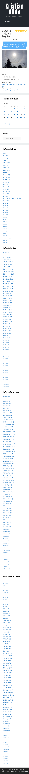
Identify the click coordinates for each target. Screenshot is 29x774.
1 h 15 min (8, 284)
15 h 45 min (6, 384)
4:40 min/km (6, 398)
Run (5, 74)
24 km (6, 205)
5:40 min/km (8, 427)
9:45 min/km (6, 543)
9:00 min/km (7, 522)
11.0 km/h (7, 719)
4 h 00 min (6, 361)
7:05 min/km (8, 468)
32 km (5, 224)
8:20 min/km (7, 503)
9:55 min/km (6, 547)
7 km (6, 165)
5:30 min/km (8, 422)
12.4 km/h (5, 751)
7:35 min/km (8, 482)
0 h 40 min (8, 266)
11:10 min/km (6, 561)
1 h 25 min (8, 289)
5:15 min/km (7, 415)
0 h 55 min (8, 274)
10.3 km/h (7, 702)
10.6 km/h (7, 709)
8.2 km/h (7, 651)
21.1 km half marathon (12, 198)
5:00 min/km (7, 408)
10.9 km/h (7, 716)
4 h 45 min (5, 372)
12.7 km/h (5, 756)
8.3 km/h (7, 653)
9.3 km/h (7, 678)
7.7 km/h (7, 639)
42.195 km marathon (9, 238)
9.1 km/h (7, 673)
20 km (5, 196)
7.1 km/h (6, 625)
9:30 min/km (6, 536)
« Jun (4, 124)
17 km (6, 189)
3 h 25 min (6, 344)
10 (17, 111)
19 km (6, 193)
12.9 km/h (5, 758)
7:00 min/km (8, 466)
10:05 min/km (6, 550)
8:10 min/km (8, 499)
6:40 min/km (8, 456)
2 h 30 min (7, 319)
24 (17, 117)
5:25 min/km (8, 419)
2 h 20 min (7, 314)
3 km (5, 155)
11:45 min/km (6, 568)
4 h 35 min (5, 370)
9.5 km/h (7, 683)
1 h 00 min (8, 276)
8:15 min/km (7, 501)
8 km (6, 167)
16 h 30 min (6, 386)
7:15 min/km (8, 473)
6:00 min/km (9, 436)
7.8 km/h (7, 641)
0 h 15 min (6, 255)
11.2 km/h (7, 723)
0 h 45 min (8, 269)
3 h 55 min (5, 358)
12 (24, 111)
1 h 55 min (8, 303)
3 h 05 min (6, 335)
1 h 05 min (8, 279)
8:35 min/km (7, 510)
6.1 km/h (5, 601)
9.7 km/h (7, 687)
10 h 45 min (6, 382)
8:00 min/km (8, 494)
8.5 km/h (7, 658)
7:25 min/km (8, 478)
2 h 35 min (7, 321)
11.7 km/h (6, 735)
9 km (6, 170)
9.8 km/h (8, 690)
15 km (6, 184)
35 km (5, 231)
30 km (4, 84)
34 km (5, 228)
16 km (6, 187)
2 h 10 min (7, 310)
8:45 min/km (7, 515)
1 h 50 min (7, 300)
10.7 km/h (7, 712)
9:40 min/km (6, 540)
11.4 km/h (6, 728)
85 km (5, 242)
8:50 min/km (7, 517)
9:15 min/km (6, 529)
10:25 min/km (6, 554)
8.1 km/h (7, 648)
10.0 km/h (8, 695)
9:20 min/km (6, 531)
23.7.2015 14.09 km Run (11, 79)
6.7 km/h (6, 615)
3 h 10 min (6, 337)
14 (8, 114)
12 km (6, 177)
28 (8, 120)
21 (8, 117)
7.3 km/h (7, 629)
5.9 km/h (5, 597)
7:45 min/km (8, 487)
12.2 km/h (6, 746)
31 (17, 120)
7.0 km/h (6, 622)
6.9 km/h (7, 620)
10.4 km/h (7, 705)
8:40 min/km (7, 513)
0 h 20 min (7, 257)
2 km (4, 153)
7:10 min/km (8, 471)
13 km (6, 179)
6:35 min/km (8, 454)
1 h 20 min (8, 286)
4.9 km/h (5, 581)
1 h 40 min (7, 296)
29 (11, 120)
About (2, 771)
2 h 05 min (7, 307)
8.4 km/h (7, 656)
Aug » (9, 124)
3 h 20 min (6, 342)
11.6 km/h (6, 733)
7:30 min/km (8, 480)
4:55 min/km (7, 405)
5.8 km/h (5, 595)
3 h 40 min (6, 351)
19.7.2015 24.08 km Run (11, 77)
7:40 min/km (8, 485)
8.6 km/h (7, 660)
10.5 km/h (7, 707)
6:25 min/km (9, 449)
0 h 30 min (8, 262)
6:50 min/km (8, 461)
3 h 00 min (7, 333)
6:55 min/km (9, 463)
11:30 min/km (6, 566)
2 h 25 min (7, 317)
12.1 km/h (5, 744)
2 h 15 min (7, 312)
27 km (5, 212)
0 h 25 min (7, 259)
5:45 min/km (18, 84)
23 (14, 117)
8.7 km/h (7, 663)
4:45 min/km (6, 401)
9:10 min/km (7, 527)
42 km (5, 235)
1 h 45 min (7, 298)
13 (4, 114)
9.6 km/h (8, 685)
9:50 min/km (6, 545)
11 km (6, 175)
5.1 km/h (5, 585)
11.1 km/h (7, 721)
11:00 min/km (6, 559)
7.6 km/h (7, 636)
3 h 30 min (6, 347)
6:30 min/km (9, 451)
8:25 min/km (7, 506)
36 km (5, 233)
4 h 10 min (5, 363)
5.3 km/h (5, 590)
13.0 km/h (6, 760)
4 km (6, 158)
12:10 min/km (6, 571)
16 (14, 114)
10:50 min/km (6, 557)
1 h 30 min (8, 291)
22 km (6, 201)
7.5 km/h (7, 634)
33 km (5, 226)
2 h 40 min (7, 324)
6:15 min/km (9, 444)
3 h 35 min (6, 349)
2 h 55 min (7, 330)
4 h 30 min (6, 368)
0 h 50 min (8, 271)
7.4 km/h (7, 632)
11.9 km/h (6, 740)
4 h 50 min (6, 375)
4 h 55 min (5, 377)
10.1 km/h (7, 697)
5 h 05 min (5, 379)
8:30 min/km (7, 508)
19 (24, 114)
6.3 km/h (5, 606)
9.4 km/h (7, 680)
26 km (5, 210)
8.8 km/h (7, 665)
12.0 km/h (6, 742)
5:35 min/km (8, 424)
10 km (7, 172)
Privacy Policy (14, 771)
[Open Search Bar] (23, 21)
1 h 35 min (8, 293)
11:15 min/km (6, 564)
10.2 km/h (8, 700)
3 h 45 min (5, 354)
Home (25, 770)
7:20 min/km (8, 475)
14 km (6, 182)
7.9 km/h (7, 644)
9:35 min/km (6, 538)
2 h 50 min (10, 84)
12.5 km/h (6, 753)
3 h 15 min (6, 340)
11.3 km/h (6, 726)
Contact (7, 771)
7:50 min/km (8, 489)
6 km (6, 163)
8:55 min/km (7, 519)
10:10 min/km (6, 552)
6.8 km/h (6, 618)
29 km (5, 217)
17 (17, 114)
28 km (5, 214)
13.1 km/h (5, 763)
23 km (6, 203)
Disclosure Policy (23, 771)
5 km (6, 160)
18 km (6, 191)
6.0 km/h (5, 599)
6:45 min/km (8, 458)
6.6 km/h (6, 613)
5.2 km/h (5, 588)
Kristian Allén (14, 9)
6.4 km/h (6, 608)
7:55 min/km (8, 492)
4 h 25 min (5, 365)
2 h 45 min (7, 326)
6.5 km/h (6, 611)
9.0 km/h (7, 670)
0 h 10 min (6, 252)
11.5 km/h (6, 730)
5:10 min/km (7, 412)
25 (21, 117)
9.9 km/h (8, 692)
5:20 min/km (8, 417)
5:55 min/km (9, 434)
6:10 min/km (9, 441)
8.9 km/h (7, 668)
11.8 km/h (6, 737)
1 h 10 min (8, 281)
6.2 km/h (5, 604)
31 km (5, 221)
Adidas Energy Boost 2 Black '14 (12, 90)
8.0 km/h (7, 646)
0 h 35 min (8, 264)
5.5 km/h (5, 592)
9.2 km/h (7, 675)
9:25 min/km (6, 533)
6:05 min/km (9, 439)
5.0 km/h (5, 583)
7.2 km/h (7, 627)
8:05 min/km (7, 496)
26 (24, 117)
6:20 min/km (9, 446)
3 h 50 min (6, 356)
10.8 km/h (7, 714)
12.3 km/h (6, 749)
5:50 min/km (9, 431)
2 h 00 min (7, 305)
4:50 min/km (7, 403)
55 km (5, 240)
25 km (6, 207)
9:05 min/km (7, 524)
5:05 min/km (7, 410)
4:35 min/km (6, 396)
